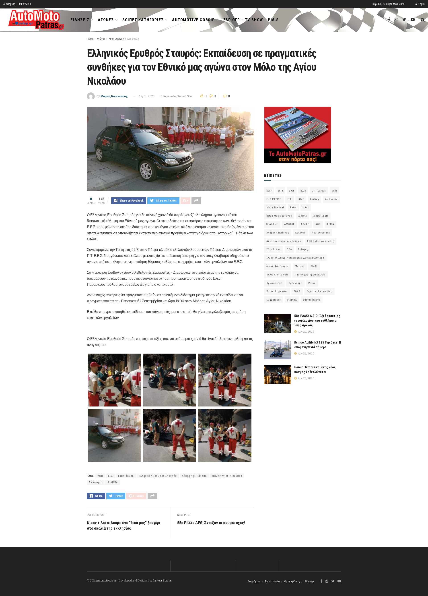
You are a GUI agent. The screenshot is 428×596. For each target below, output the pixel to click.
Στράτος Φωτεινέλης (319, 291)
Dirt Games (319, 190)
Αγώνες (106, 19)
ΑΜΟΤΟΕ (289, 224)
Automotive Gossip (193, 19)
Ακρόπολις (133, 38)
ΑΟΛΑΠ (305, 224)
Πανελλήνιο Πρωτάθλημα (310, 274)
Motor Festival (275, 207)
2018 (280, 190)
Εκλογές (303, 249)
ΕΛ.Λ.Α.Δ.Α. (273, 249)
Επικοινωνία (24, 4)
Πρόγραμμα (295, 283)
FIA (290, 199)
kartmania (331, 199)
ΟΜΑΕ (314, 266)
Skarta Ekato (320, 216)
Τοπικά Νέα (184, 96)
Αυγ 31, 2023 (146, 96)
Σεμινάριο (95, 482)
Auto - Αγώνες (116, 38)
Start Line (272, 224)
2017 (269, 190)
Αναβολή (300, 232)
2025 (291, 190)
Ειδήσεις (79, 19)
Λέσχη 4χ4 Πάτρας (194, 475)
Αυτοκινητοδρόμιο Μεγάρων (283, 241)
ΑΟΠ (100, 475)
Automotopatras (106, 580)
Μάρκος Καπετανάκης (114, 96)
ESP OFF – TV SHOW (243, 19)
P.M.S (273, 19)
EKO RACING (274, 199)
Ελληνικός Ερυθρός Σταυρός (158, 475)
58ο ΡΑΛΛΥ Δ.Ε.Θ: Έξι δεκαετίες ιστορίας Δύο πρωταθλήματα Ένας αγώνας (317, 320)
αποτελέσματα (311, 299)
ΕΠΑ (289, 249)
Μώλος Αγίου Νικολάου (227, 475)
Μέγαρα (300, 266)
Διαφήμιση (9, 4)
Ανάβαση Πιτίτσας (277, 232)
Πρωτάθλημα (274, 283)
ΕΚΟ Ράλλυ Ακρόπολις (320, 241)
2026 (303, 190)
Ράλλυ (312, 283)
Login (421, 4)
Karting (314, 199)
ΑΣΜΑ (330, 224)
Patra (293, 207)
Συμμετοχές (273, 299)
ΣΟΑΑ (297, 291)
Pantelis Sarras (162, 580)
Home (90, 38)
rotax (306, 207)
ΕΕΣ (110, 475)
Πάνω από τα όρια (277, 274)
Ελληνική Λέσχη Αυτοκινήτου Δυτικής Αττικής (295, 257)
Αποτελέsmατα (321, 232)
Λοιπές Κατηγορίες (143, 19)
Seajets (302, 216)
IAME (301, 199)
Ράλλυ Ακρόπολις (277, 291)
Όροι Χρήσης (292, 581)
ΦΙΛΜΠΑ (112, 482)
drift (334, 190)
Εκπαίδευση (126, 475)
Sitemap (309, 581)
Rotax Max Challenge (279, 216)
